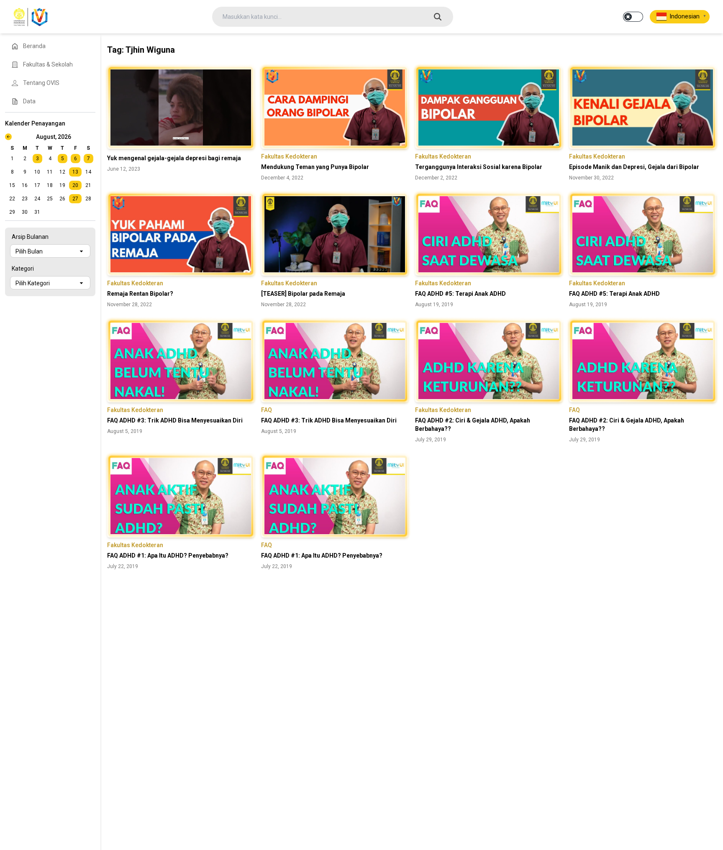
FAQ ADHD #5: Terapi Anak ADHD (460, 293)
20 (75, 185)
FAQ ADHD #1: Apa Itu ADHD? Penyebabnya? (167, 555)
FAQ (266, 410)
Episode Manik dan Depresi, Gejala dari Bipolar (634, 167)
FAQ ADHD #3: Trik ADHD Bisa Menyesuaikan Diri (175, 420)
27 (75, 199)
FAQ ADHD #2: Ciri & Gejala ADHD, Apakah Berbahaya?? (472, 424)
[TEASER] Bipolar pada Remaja (303, 293)
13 (75, 172)
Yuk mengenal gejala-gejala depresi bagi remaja (174, 158)
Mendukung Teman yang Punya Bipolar (315, 167)
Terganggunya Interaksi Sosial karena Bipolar (478, 167)
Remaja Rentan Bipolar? (140, 293)
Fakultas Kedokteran (289, 156)
